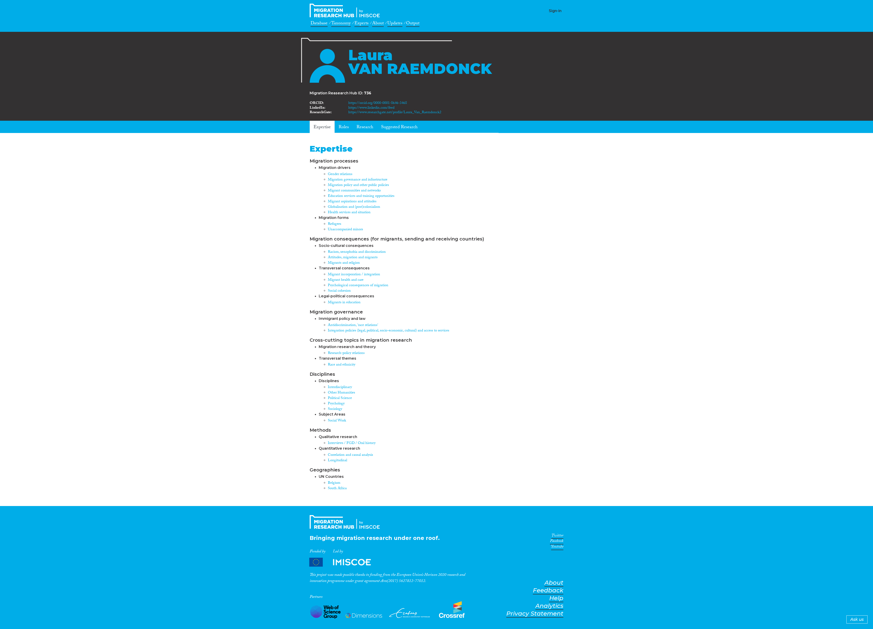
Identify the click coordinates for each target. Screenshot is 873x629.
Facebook (556, 541)
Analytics (549, 605)
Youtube (557, 547)
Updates (394, 24)
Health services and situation (349, 213)
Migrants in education (344, 303)
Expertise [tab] (322, 127)
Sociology (335, 409)
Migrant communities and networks (354, 191)
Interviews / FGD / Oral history (352, 443)
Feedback (548, 590)
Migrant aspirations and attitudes (352, 202)
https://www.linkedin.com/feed (371, 108)
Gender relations (340, 174)
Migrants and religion (344, 263)
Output (412, 24)
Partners (344, 562)
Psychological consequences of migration (358, 286)
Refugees (334, 224)
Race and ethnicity (341, 365)
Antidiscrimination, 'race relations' (353, 325)
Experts (361, 24)
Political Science (340, 398)
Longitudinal (337, 461)
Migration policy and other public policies (358, 185)
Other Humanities (341, 393)
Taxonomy (341, 24)
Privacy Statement (534, 613)
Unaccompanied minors (345, 230)
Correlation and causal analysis (350, 455)
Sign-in (555, 11)
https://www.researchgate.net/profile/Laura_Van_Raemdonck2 (394, 113)
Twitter (557, 536)
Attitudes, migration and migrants (353, 258)
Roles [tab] (344, 127)
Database (319, 24)
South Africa (337, 489)
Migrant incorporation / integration (354, 275)
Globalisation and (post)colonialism (354, 207)
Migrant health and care (346, 280)
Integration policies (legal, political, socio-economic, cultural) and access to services (388, 331)
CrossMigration (346, 10)
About (378, 24)
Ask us (857, 619)
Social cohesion (339, 291)
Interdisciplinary (340, 387)
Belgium (334, 483)
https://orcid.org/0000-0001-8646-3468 (377, 103)
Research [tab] (364, 127)
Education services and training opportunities (361, 196)
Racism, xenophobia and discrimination (357, 252)
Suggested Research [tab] (399, 127)
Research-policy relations (346, 353)
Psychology (336, 404)
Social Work (337, 421)
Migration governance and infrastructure (357, 180)
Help (556, 598)
